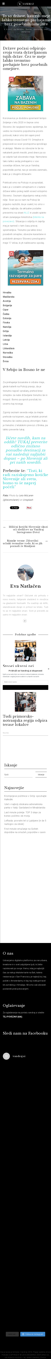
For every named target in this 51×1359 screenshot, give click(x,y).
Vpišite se (25, 687)
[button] (25, 670)
